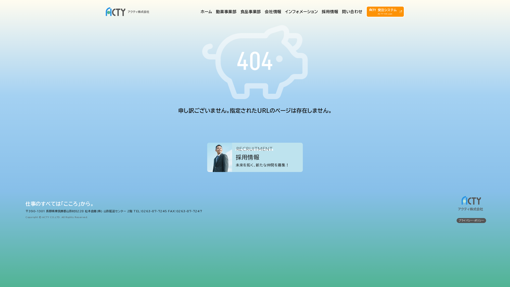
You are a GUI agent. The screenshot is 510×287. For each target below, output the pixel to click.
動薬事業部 (226, 12)
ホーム (206, 12)
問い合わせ (352, 12)
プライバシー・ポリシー (471, 220)
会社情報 (273, 12)
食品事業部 (250, 12)
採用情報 (330, 12)
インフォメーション (301, 12)
